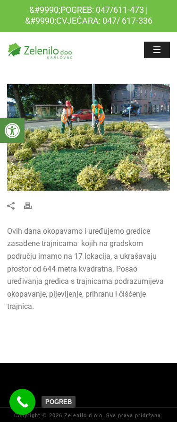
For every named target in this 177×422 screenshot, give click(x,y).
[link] (12, 130)
